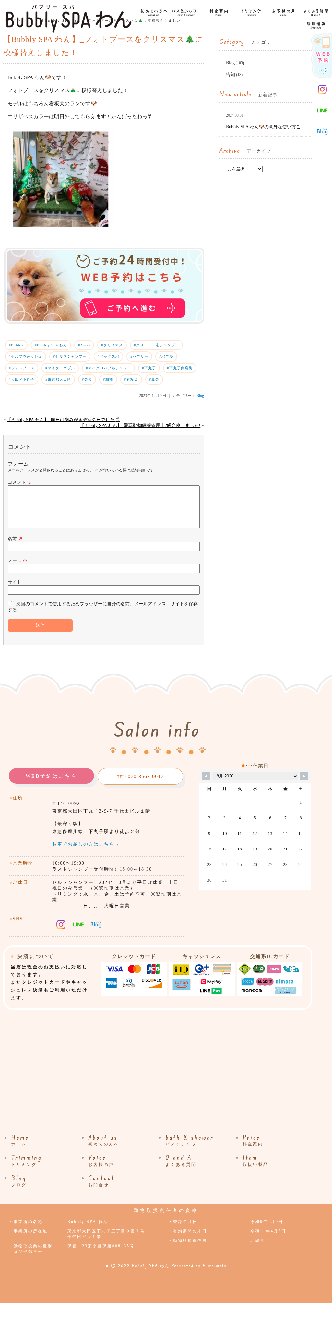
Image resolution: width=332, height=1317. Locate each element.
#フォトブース (21, 368)
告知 (230, 74)
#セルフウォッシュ (25, 356)
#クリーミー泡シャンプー (156, 345)
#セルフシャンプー (70, 356)
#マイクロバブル (60, 368)
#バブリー (139, 356)
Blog (200, 395)
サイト (14, 582)
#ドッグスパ (108, 356)
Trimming (26, 1160)
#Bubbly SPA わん (51, 345)
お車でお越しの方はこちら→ (86, 844)
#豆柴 (154, 379)
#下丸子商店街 (180, 368)
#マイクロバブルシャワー (108, 368)
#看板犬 (131, 379)
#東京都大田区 (58, 379)
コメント (20, 482)
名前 (15, 538)
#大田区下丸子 (21, 379)
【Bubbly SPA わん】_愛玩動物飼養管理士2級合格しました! (140, 425)
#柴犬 (87, 379)
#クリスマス (112, 345)
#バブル (166, 356)
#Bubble (16, 345)
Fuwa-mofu (215, 1265)
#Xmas (84, 345)
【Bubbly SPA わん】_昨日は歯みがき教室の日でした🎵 (63, 419)
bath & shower (189, 1140)
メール (17, 560)
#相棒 (108, 379)
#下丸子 (149, 368)
